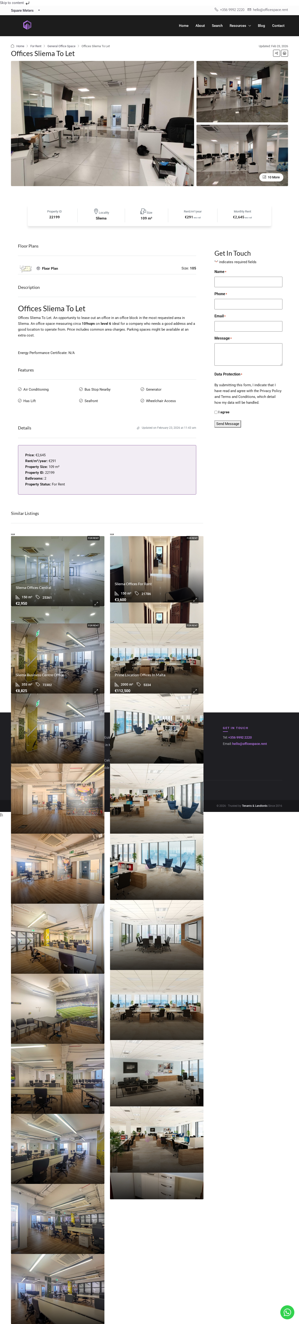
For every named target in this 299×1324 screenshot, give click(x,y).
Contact (278, 26)
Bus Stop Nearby (97, 389)
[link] (57, 571)
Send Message (227, 424)
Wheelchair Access (161, 401)
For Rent (35, 46)
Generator (153, 389)
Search (217, 26)
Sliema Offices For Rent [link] (133, 583)
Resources (238, 26)
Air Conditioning (36, 389)
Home (184, 26)
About (200, 26)
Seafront (91, 401)
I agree (223, 412)
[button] (276, 53)
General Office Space (61, 46)
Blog (261, 26)
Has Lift (29, 401)
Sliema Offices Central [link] (33, 587)
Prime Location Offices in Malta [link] (140, 675)
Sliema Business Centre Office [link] (40, 675)
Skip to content (12, 3)
